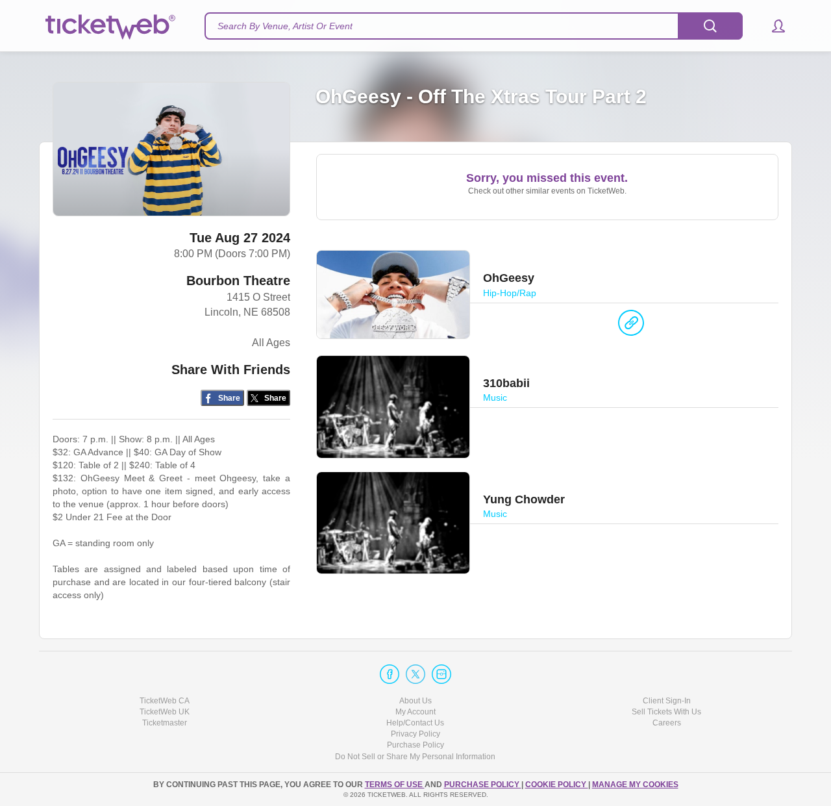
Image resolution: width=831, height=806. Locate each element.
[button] (772, 26)
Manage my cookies (635, 784)
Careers (666, 722)
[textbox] (474, 26)
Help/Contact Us (415, 722)
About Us (415, 700)
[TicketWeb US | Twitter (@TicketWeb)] (415, 674)
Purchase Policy (415, 744)
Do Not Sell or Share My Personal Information (415, 756)
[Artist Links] (631, 326)
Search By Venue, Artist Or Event (285, 26)
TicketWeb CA (165, 700)
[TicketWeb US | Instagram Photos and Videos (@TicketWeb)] (441, 674)
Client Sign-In (667, 700)
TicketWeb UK (165, 711)
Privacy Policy (415, 733)
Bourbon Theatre (238, 280)
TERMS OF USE (395, 784)
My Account (415, 711)
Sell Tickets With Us (666, 711)
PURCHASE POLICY (482, 784)
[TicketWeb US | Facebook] (389, 674)
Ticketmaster (164, 722)
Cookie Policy (556, 784)
